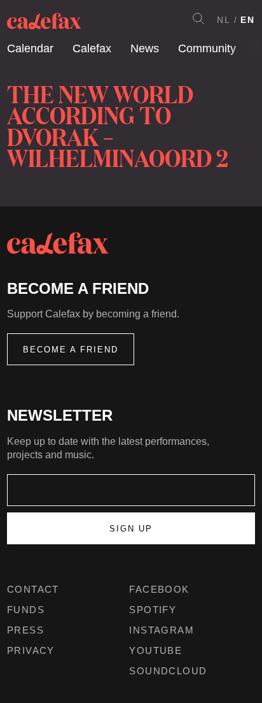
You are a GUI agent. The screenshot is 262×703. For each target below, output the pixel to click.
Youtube (155, 650)
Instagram (161, 630)
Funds (26, 609)
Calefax (91, 48)
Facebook (159, 589)
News (144, 48)
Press (25, 630)
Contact (33, 589)
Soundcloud (168, 670)
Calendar (30, 48)
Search (198, 18)
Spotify (152, 609)
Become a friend (70, 349)
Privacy (31, 650)
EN (247, 20)
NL (224, 20)
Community (207, 48)
